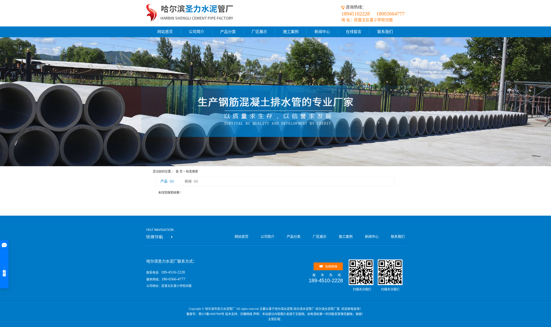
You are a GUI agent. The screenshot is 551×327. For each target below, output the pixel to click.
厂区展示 (259, 32)
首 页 (179, 171)
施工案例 (291, 32)
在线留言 (353, 32)
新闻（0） (192, 181)
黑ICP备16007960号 (211, 314)
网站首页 (165, 32)
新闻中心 (322, 32)
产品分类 (228, 32)
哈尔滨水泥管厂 (304, 308)
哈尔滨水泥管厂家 (328, 308)
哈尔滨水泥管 (284, 308)
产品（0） (168, 181)
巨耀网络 (246, 314)
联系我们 (385, 32)
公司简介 (196, 32)
